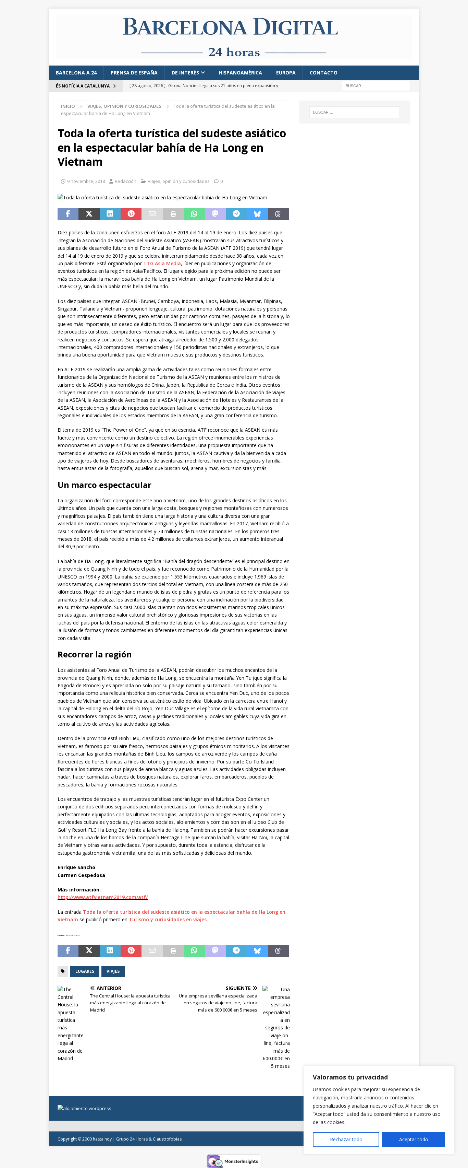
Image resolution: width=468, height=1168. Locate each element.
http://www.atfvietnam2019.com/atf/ (103, 897)
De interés (185, 72)
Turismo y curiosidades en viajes (168, 919)
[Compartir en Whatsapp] (194, 214)
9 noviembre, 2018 (86, 181)
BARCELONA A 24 (76, 72)
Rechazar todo (346, 1139)
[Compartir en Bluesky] (257, 214)
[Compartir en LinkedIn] (110, 214)
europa (286, 72)
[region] (379, 1110)
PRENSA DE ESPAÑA (134, 72)
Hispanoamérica (240, 72)
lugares (84, 971)
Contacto (323, 72)
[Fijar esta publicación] (131, 214)
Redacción (125, 181)
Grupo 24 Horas (132, 1139)
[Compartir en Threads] (278, 214)
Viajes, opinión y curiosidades (179, 181)
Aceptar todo (413, 1139)
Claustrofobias (167, 1139)
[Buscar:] (376, 85)
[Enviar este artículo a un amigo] (151, 214)
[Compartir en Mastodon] (215, 214)
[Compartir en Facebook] (68, 214)
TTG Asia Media (162, 263)
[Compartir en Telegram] (236, 214)
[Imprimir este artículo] (173, 214)
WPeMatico (74, 935)
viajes (113, 971)
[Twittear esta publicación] (88, 214)
